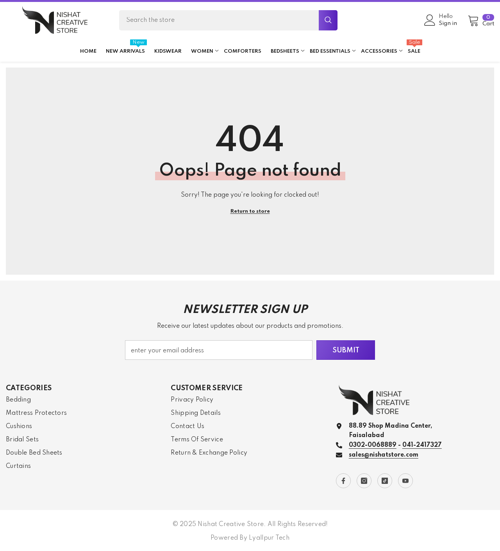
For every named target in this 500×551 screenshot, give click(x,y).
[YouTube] (405, 480)
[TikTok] (384, 480)
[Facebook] (343, 480)
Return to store (250, 211)
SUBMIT (345, 350)
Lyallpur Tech (269, 538)
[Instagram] (364, 480)
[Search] (228, 20)
